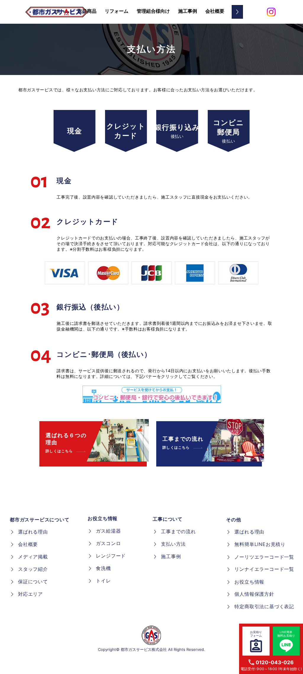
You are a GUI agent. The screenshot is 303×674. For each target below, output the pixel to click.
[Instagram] (271, 12)
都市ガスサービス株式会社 (144, 649)
